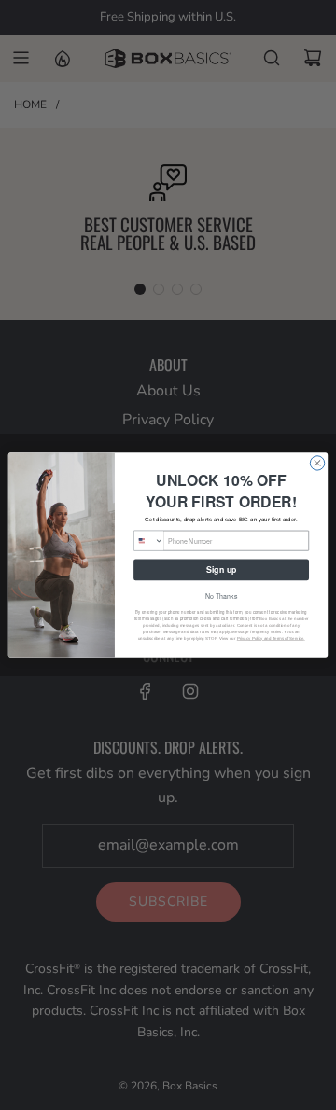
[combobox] (149, 540)
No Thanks (221, 596)
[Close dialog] (317, 463)
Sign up (221, 569)
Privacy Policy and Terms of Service (270, 638)
